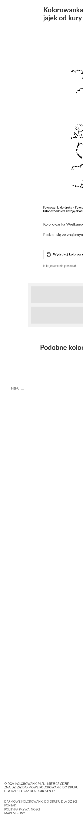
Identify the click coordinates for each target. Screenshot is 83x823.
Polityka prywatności (22, 809)
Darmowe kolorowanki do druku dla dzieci (40, 801)
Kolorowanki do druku (57, 207)
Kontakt (11, 805)
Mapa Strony (14, 813)
